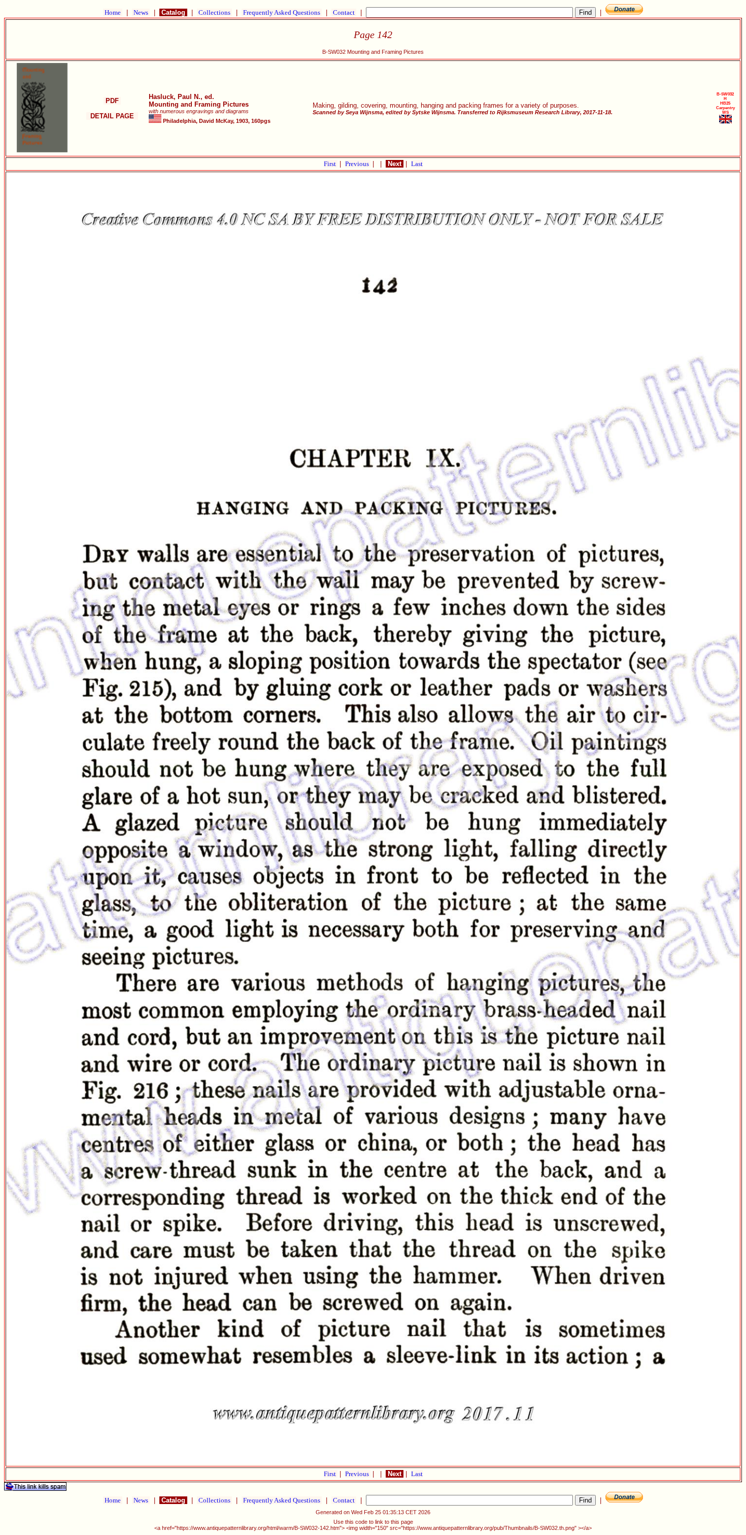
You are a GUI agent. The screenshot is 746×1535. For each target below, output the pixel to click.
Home (112, 12)
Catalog (173, 12)
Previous (357, 164)
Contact (343, 12)
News (141, 12)
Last (417, 164)
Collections (214, 12)
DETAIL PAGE (112, 116)
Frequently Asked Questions (282, 12)
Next (394, 164)
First (330, 164)
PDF (112, 101)
